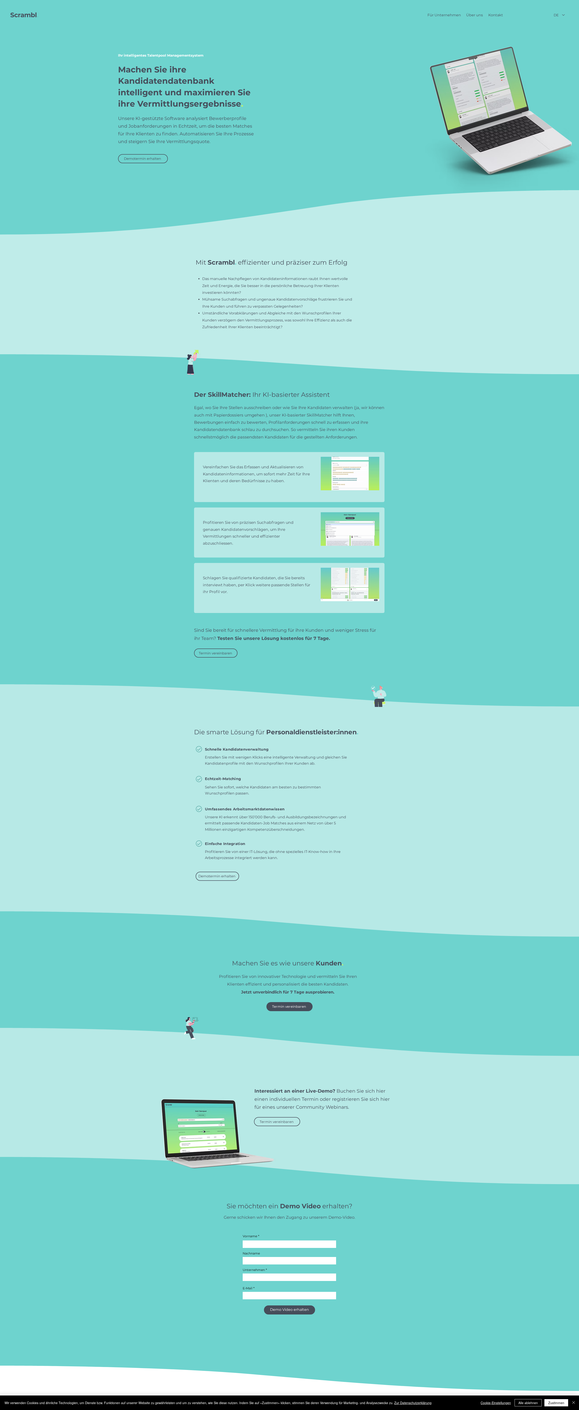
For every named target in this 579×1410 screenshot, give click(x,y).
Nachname (251, 1253)
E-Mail (247, 1288)
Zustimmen (556, 1402)
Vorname (250, 1236)
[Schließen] (573, 1402)
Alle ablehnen (528, 1402)
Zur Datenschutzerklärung (413, 1402)
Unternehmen (254, 1269)
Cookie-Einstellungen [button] (496, 1402)
